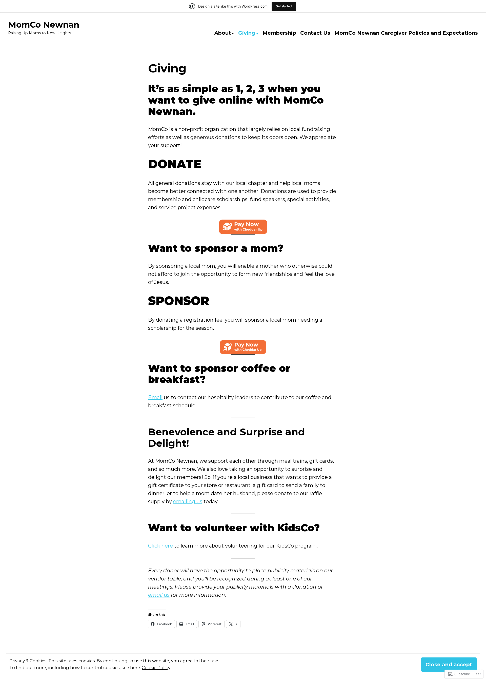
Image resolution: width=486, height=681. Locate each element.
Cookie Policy (156, 667)
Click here (160, 546)
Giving (246, 33)
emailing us (187, 501)
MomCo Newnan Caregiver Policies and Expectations (406, 33)
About (222, 33)
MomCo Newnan (43, 25)
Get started (284, 6)
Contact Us (315, 33)
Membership (279, 33)
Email (155, 397)
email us (159, 595)
